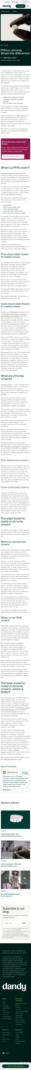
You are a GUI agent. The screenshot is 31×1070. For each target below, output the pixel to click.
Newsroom (18, 1043)
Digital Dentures (19, 1015)
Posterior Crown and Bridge (22, 1011)
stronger (24, 447)
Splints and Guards (20, 1020)
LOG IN (25, 2)
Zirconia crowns (6, 384)
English (16, 2)
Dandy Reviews (6, 1008)
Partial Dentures (19, 1013)
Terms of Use (5, 1014)
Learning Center (5, 11)
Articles (15, 11)
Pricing (4, 1003)
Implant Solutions (19, 1017)
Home (3, 1001)
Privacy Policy (10, 937)
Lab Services (19, 1009)
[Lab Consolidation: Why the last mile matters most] (15, 854)
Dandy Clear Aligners (20, 1022)
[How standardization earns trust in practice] (15, 884)
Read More (6, 789)
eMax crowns (21, 116)
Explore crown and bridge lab (13, 156)
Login (3, 1041)
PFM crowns (13, 312)
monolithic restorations (12, 447)
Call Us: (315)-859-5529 (15, 1066)
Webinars (18, 1036)
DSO (3, 1036)
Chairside (18, 1007)
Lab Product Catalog (20, 1041)
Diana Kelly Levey (9, 57)
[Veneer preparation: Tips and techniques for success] (15, 824)
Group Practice (5, 1034)
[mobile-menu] (28, 6)
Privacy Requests (6, 1016)
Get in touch (5, 1006)
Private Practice (6, 1032)
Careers (7, 2)
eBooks (17, 1039)
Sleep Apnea (18, 1024)
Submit (24, 923)
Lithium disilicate (12, 97)
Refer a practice (6, 1039)
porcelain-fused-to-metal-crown (12, 173)
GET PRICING (20, 6)
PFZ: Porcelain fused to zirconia (13, 103)
